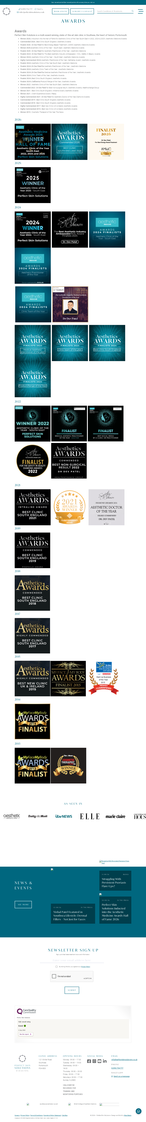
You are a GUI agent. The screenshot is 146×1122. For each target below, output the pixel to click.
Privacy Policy (85, 966)
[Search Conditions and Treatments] (132, 11)
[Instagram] (94, 1061)
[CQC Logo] (26, 1014)
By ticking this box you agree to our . (75, 967)
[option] (33, 816)
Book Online (60, 11)
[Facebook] (89, 1061)
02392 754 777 (117, 1068)
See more (23, 905)
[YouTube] (99, 1061)
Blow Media (127, 1115)
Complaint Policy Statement (52, 1115)
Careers (17, 1115)
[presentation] (72, 976)
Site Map (64, 1115)
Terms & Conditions (36, 1115)
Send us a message (122, 1076)
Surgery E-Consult (82, 11)
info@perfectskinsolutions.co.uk (124, 1060)
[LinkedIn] (105, 1061)
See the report (24, 1034)
